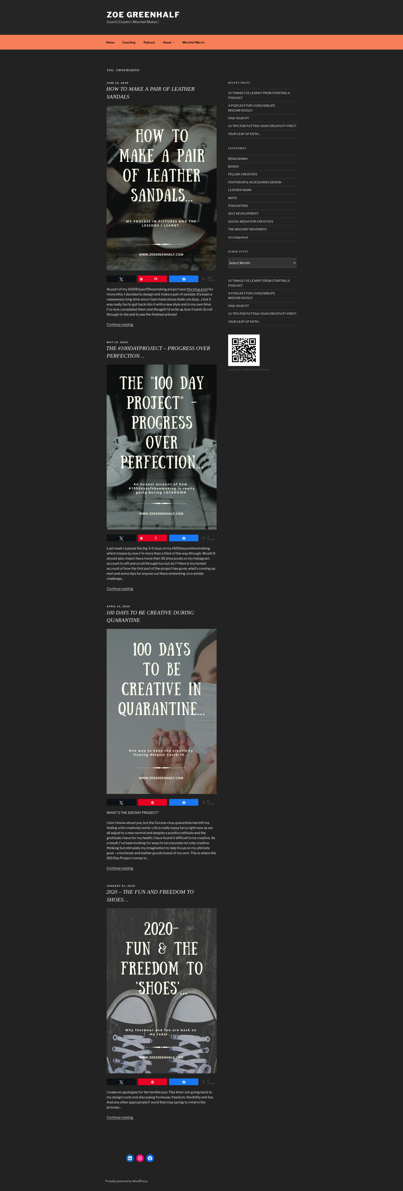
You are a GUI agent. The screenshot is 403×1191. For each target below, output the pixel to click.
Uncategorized (238, 237)
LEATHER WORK (240, 190)
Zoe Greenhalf (143, 14)
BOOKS (233, 166)
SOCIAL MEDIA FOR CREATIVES (250, 221)
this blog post (197, 289)
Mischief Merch (193, 42)
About (167, 42)
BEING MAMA (238, 158)
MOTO (232, 198)
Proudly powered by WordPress (126, 1181)
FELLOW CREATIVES (242, 174)
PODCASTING (238, 205)
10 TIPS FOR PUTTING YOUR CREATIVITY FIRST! (262, 126)
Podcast (149, 42)
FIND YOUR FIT (238, 118)
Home (110, 42)
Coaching (129, 42)
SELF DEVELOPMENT (243, 213)
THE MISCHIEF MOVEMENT (247, 229)
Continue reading (120, 325)
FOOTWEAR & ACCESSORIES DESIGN (254, 182)
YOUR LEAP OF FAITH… (244, 134)
